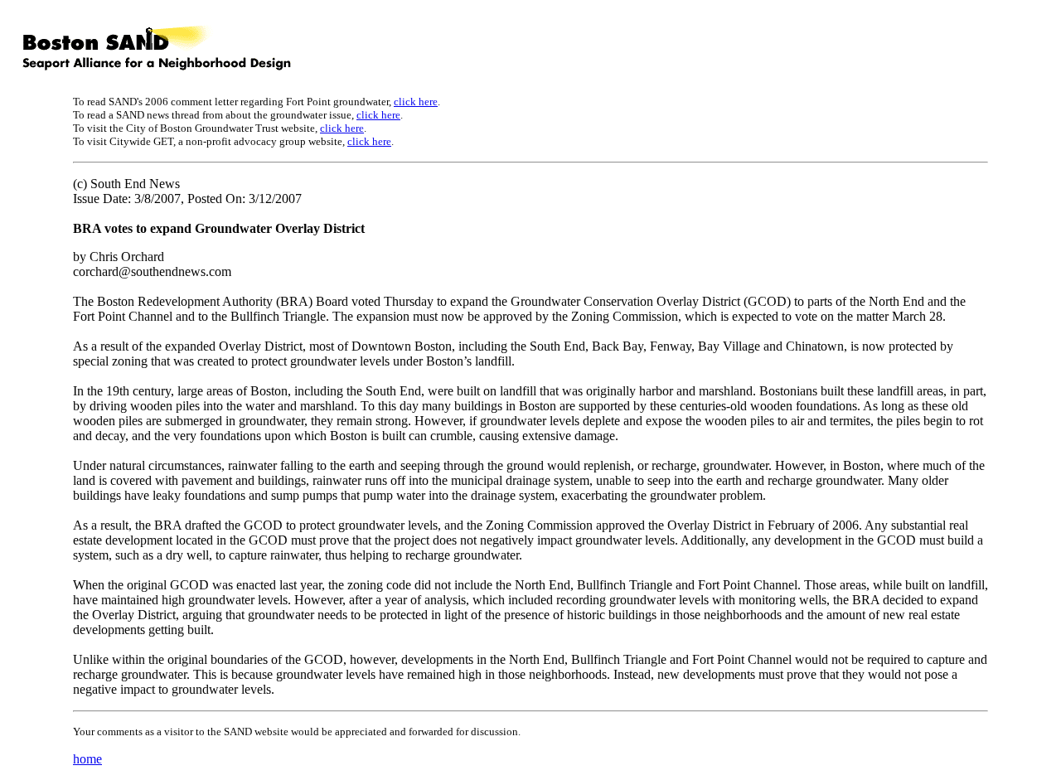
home (87, 759)
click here (416, 101)
